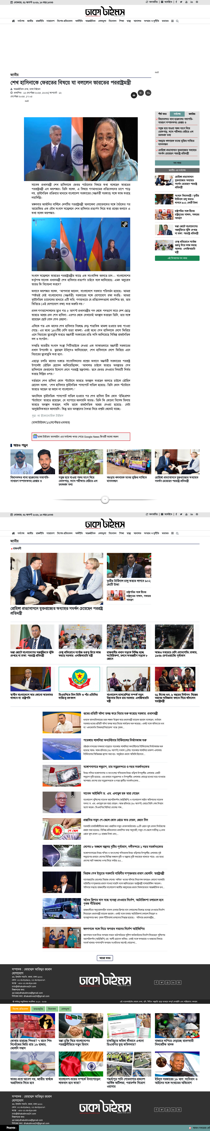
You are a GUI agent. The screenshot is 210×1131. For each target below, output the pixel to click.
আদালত (137, 21)
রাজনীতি (40, 21)
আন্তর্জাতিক (90, 21)
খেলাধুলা (102, 21)
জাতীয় (30, 21)
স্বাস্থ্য (129, 21)
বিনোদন (113, 21)
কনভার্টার (153, 2)
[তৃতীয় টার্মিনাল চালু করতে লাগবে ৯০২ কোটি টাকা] (165, 199)
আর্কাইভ (168, 2)
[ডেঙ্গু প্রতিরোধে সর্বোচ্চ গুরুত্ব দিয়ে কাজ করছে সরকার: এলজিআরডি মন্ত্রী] (165, 245)
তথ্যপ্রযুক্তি (38, 1009)
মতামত (165, 21)
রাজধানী (17, 548)
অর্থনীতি (79, 21)
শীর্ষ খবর (162, 114)
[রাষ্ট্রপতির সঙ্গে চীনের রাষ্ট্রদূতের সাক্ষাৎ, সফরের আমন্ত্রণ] (165, 214)
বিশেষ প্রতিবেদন (65, 21)
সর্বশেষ (21, 21)
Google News (91, 436)
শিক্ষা (121, 21)
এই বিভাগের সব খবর (177, 258)
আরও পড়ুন (21, 445)
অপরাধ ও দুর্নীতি (151, 21)
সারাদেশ (50, 21)
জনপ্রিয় (192, 114)
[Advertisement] (105, 47)
